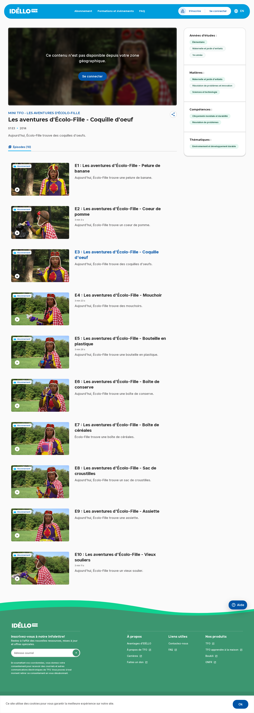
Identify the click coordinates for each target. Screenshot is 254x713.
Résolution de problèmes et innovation (212, 85)
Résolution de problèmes (205, 122)
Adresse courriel (22, 654)
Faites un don (139, 662)
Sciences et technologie (204, 92)
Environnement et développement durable (214, 146)
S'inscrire (195, 11)
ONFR (221, 662)
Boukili (221, 655)
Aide (239, 606)
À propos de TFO (139, 649)
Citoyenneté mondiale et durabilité (210, 116)
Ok (240, 704)
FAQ (143, 12)
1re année (197, 55)
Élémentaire (198, 42)
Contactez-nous (178, 643)
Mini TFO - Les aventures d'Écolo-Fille (44, 113)
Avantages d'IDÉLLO (139, 643)
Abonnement (83, 11)
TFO (221, 643)
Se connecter (218, 11)
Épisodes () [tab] (19, 147)
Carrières (139, 655)
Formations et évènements (116, 11)
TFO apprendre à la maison (221, 649)
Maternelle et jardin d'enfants (207, 48)
